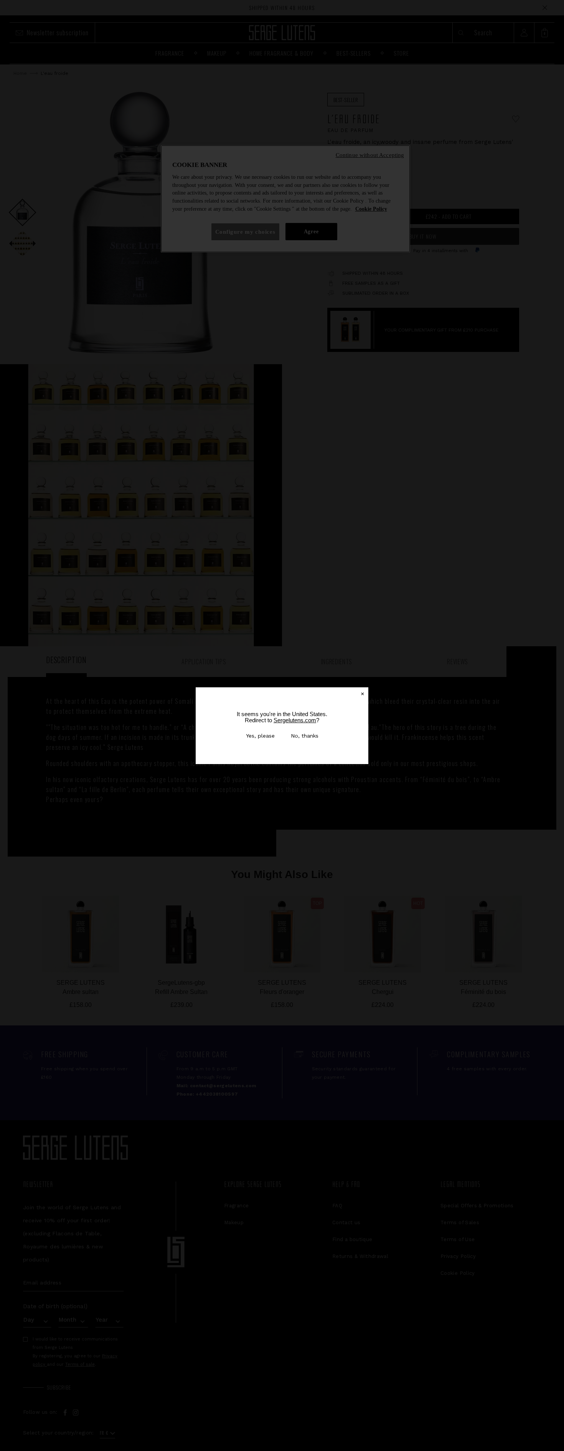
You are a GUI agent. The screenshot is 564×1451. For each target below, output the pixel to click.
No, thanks (304, 736)
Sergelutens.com (295, 720)
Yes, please (260, 736)
